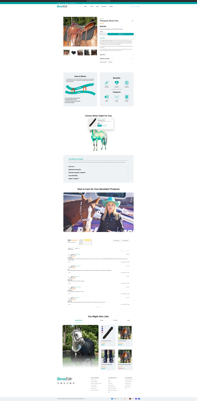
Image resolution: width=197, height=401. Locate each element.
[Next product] (103, 128)
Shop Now (99, 125)
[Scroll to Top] (195, 395)
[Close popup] (112, 119)
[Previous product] (99, 128)
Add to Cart (104, 125)
